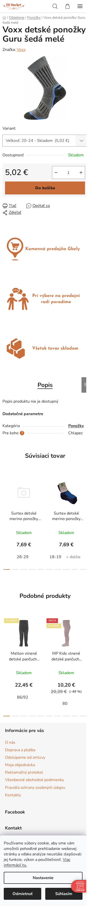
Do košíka (45, 188)
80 (65, 703)
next (85, 497)
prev (5, 497)
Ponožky (76, 426)
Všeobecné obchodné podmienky (34, 780)
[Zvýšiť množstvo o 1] (81, 172)
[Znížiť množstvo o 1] (56, 172)
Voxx (21, 49)
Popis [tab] (45, 385)
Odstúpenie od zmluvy (25, 757)
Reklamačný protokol (24, 772)
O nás (10, 742)
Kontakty (13, 795)
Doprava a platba (20, 750)
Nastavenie (43, 878)
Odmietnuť (22, 894)
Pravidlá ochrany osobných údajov (35, 787)
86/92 (22, 697)
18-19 (55, 557)
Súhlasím (63, 894)
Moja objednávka (20, 765)
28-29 (22, 557)
